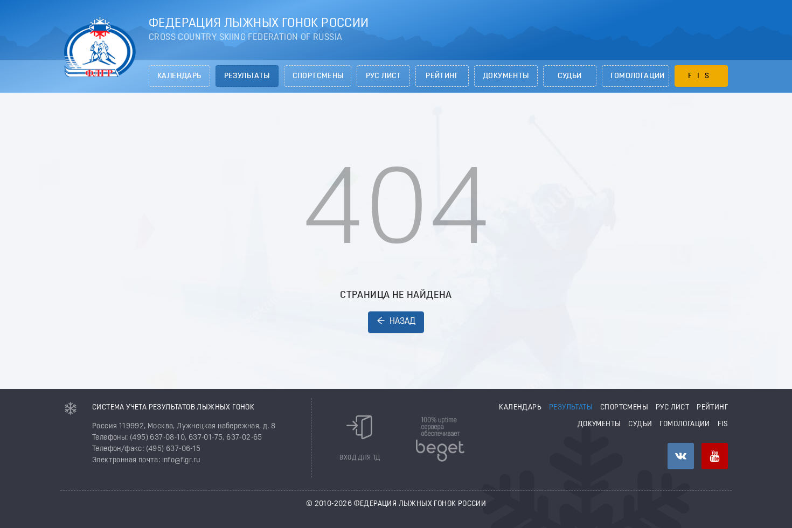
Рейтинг (442, 76)
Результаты (247, 76)
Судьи (570, 76)
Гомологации (637, 76)
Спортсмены (318, 76)
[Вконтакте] (681, 456)
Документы (506, 76)
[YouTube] (714, 456)
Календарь (179, 76)
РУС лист (383, 76)
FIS (701, 76)
